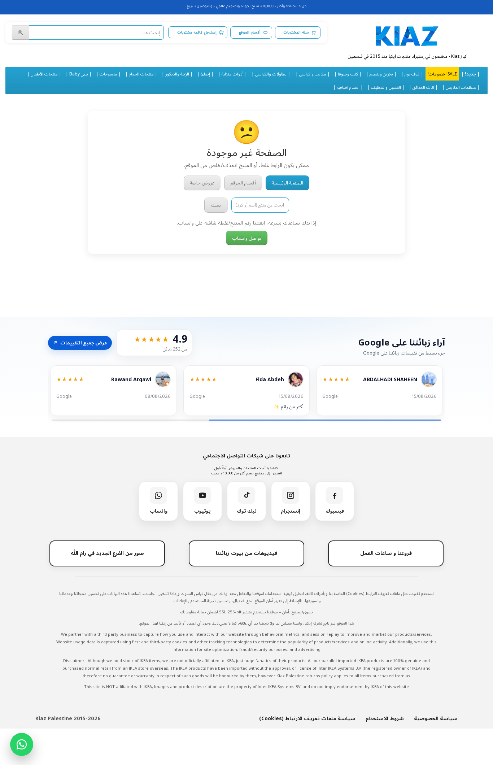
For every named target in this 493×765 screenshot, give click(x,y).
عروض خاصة (202, 182)
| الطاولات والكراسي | (271, 74)
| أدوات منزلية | (232, 74)
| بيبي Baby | (79, 74)
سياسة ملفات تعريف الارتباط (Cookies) (307, 718)
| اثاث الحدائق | (423, 87)
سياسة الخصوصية (436, 718)
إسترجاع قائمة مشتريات (197, 32)
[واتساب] (21, 744)
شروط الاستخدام (385, 718)
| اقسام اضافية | (348, 87)
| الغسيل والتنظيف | (386, 87)
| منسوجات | (108, 74)
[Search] (20, 32)
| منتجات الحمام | (141, 74)
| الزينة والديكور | (177, 74)
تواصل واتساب (246, 238)
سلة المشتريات (296, 32)
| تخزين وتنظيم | (381, 74)
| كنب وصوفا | (348, 74)
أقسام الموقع (250, 32)
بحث (216, 205)
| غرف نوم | (412, 74)
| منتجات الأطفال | (44, 74)
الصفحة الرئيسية (287, 182)
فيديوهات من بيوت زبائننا (246, 552)
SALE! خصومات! (442, 74)
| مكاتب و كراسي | (313, 74)
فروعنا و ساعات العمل (386, 552)
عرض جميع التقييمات (80, 342)
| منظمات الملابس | (461, 87)
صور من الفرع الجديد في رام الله (107, 552)
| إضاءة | (205, 74)
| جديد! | (470, 74)
